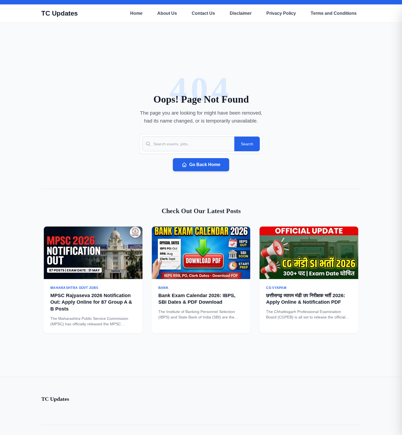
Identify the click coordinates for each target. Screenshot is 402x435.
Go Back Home (204, 164)
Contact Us (203, 13)
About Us (167, 13)
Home (136, 13)
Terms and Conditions (334, 13)
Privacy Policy (281, 13)
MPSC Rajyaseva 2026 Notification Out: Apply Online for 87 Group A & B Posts (91, 302)
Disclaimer (241, 13)
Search (247, 144)
